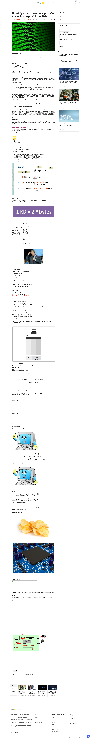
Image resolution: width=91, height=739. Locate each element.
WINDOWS (13, 691)
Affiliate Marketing (65, 37)
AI (11, 704)
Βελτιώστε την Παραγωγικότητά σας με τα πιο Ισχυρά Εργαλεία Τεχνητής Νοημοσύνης (68, 83)
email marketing (64, 32)
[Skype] (79, 737)
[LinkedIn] (54, 19)
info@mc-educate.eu (16, 732)
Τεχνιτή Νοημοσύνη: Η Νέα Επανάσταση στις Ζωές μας (52, 692)
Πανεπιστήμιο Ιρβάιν (36, 72)
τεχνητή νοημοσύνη (65, 44)
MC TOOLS (70, 6)
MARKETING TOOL (61, 6)
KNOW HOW (37, 717)
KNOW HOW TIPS (25, 6)
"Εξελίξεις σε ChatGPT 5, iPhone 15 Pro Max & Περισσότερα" (21, 693)
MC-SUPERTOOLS (38, 719)
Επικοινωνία (72, 718)
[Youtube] (74, 737)
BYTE (19, 674)
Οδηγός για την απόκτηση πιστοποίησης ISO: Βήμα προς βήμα (32, 693)
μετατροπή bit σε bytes (28, 674)
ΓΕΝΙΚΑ (28, 19)
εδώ (23, 363)
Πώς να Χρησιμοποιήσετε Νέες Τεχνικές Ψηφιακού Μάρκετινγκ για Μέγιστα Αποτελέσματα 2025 (68, 125)
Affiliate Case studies (49, 6)
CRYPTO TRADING (13, 697)
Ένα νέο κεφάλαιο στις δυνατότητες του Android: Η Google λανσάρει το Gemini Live (42, 693)
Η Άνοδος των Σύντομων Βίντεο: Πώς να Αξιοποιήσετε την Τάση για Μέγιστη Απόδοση (68, 104)
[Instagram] (76, 737)
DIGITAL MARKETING (13, 701)
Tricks (62, 46)
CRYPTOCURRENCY (64, 41)
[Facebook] (51, 19)
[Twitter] (53, 19)
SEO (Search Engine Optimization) (68, 34)
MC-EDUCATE (15, 6)
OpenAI (72, 41)
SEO (12, 694)
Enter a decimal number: (18, 667)
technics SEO (63, 39)
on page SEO (72, 39)
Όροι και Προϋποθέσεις (74, 720)
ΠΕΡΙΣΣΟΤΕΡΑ (69, 132)
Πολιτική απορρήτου (74, 723)
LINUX (12, 688)
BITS (14, 674)
